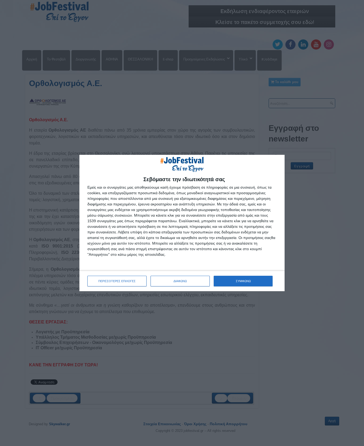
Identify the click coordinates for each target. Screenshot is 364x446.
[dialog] (182, 223)
